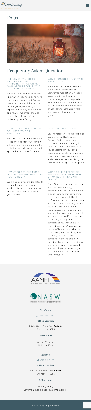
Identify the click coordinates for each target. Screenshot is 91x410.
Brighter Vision (52, 406)
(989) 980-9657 (47, 316)
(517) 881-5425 (47, 360)
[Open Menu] (87, 6)
